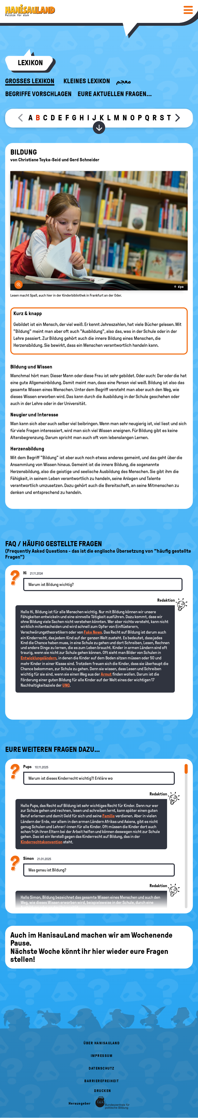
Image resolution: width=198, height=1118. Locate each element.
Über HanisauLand (102, 1043)
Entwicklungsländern (38, 658)
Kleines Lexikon (86, 81)
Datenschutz (101, 1068)
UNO (66, 685)
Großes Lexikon (29, 81)
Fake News (93, 632)
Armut (106, 674)
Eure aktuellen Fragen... (115, 94)
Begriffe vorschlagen (38, 94)
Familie (108, 816)
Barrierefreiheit (101, 1081)
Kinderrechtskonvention (41, 842)
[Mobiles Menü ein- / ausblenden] (188, 9)
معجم (123, 81)
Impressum (102, 1056)
